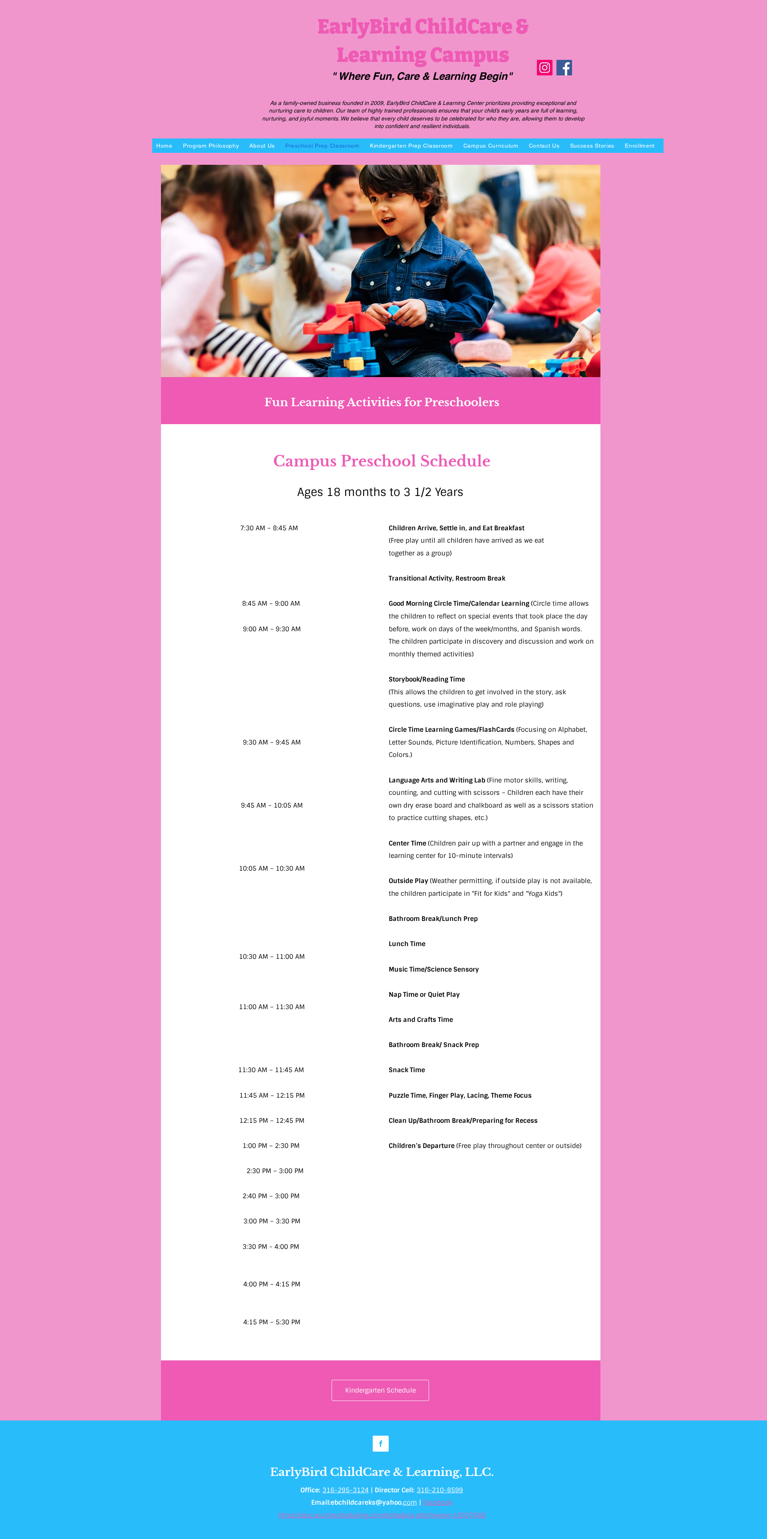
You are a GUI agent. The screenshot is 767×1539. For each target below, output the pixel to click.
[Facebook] (564, 67)
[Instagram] (544, 67)
